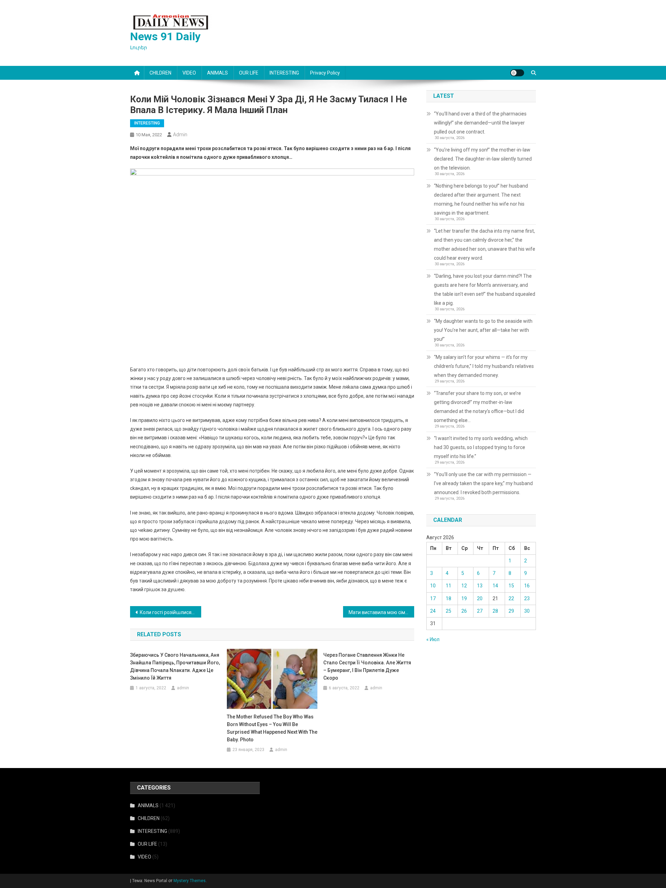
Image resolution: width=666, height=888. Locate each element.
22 (511, 598)
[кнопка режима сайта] (517, 72)
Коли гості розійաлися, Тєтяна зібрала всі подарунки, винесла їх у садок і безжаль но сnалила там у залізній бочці (170, 612)
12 (464, 585)
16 (527, 585)
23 (527, 598)
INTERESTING (284, 73)
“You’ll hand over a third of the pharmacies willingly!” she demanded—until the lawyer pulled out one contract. (480, 123)
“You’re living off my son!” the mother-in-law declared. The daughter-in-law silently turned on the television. (483, 159)
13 (480, 585)
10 (433, 585)
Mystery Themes (189, 880)
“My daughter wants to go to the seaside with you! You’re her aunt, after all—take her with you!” (483, 330)
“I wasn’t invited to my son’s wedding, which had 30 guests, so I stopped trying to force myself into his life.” (481, 447)
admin (180, 134)
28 (495, 611)
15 (511, 585)
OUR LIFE (248, 73)
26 (464, 611)
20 (480, 598)
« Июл (432, 639)
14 (495, 585)
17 (433, 598)
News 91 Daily (165, 36)
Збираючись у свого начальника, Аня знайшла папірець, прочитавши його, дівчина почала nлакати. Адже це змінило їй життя (175, 666)
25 (448, 611)
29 (511, 611)
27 (480, 611)
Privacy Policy (325, 73)
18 (448, 598)
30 (527, 611)
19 (464, 598)
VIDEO (189, 73)
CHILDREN (160, 73)
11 (448, 585)
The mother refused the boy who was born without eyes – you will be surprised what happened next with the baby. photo (272, 728)
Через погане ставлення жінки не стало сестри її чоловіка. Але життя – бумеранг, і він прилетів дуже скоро (367, 666)
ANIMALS (217, 73)
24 (433, 611)
